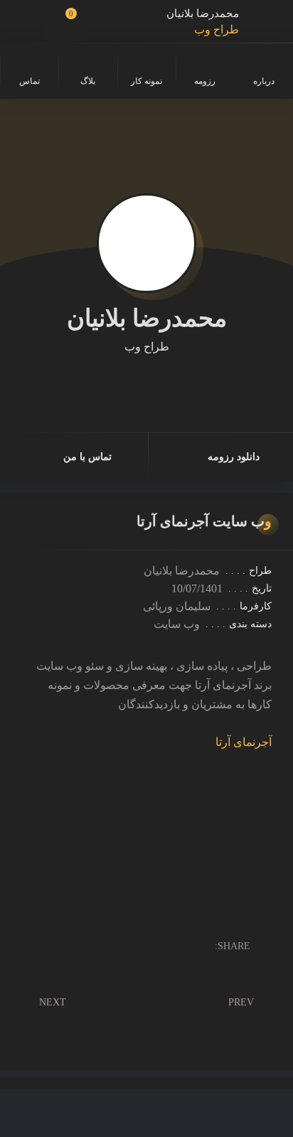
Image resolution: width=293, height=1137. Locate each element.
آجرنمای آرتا (243, 742)
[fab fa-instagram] (166, 380)
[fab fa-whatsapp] (126, 380)
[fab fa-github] (146, 380)
